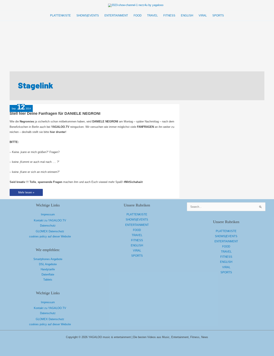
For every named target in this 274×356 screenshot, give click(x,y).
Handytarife (48, 269)
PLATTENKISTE (137, 214)
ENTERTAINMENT (137, 225)
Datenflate (48, 274)
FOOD (137, 230)
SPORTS (137, 255)
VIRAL (137, 250)
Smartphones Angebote (47, 259)
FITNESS (137, 240)
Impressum (48, 214)
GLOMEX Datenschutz (50, 231)
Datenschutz (48, 225)
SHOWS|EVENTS (137, 219)
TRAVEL (137, 235)
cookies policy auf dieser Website (50, 236)
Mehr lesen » (26, 193)
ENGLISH (137, 245)
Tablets (47, 279)
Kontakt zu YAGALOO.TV (50, 220)
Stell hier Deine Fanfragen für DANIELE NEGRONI (55, 113)
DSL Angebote (48, 264)
